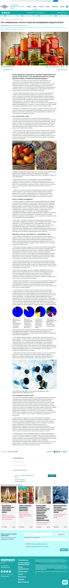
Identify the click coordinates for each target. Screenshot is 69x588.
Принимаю (36, 543)
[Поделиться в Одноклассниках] (57, 451)
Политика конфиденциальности (23, 568)
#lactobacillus (39, 522)
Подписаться (63, 12)
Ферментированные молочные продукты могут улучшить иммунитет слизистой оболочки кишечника (8, 509)
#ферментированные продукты (15, 29)
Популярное (31, 12)
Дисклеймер (21, 579)
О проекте (20, 574)
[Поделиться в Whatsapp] (61, 451)
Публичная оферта (22, 571)
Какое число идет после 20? (20, 470)
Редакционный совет (23, 560)
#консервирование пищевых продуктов (12, 27)
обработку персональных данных (40, 546)
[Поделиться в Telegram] (59, 451)
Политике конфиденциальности (47, 0)
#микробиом (64, 514)
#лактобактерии (57, 514)
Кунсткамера (40, 12)
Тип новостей (61, 534)
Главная (29, 6)
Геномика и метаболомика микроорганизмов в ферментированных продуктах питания (25, 508)
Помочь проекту (22, 577)
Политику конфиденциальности (39, 543)
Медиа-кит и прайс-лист (23, 582)
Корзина (62, 6)
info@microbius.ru (5, 576)
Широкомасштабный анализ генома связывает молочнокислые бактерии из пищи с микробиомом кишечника (60, 509)
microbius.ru (37, 562)
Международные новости (17, 19)
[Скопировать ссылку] (66, 451)
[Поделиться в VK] (55, 451)
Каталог (48, 6)
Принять (55, 0)
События (41, 6)
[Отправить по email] (64, 451)
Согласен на (37, 546)
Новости (35, 6)
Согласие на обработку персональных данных (24, 563)
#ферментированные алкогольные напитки (35, 27)
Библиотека (55, 6)
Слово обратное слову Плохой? (31, 537)
